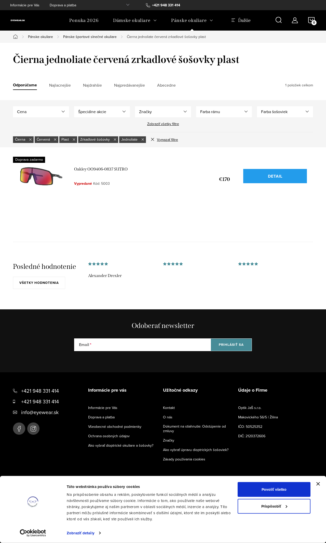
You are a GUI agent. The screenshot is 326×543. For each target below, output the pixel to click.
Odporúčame (25, 85)
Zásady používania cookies (184, 459)
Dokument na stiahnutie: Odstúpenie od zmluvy (194, 428)
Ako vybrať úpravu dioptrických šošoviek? (195, 449)
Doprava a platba (63, 5)
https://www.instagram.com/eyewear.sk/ (33, 428)
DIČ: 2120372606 (251, 436)
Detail (275, 176)
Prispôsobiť (271, 506)
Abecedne (166, 85)
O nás (167, 417)
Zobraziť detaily (80, 533)
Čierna (20, 139)
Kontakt (169, 407)
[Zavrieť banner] (318, 484)
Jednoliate (130, 139)
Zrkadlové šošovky (95, 139)
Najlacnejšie (60, 85)
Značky (168, 440)
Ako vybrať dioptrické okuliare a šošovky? (120, 445)
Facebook (19, 428)
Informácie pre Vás (24, 5)
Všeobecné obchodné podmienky (114, 426)
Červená (44, 139)
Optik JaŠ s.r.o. (249, 407)
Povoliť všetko (274, 489)
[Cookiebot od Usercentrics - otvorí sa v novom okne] (33, 533)
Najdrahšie (92, 85)
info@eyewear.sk (40, 412)
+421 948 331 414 (40, 390)
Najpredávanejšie (129, 85)
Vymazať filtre (167, 139)
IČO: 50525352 (250, 426)
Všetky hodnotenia (39, 282)
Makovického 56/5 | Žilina (258, 417)
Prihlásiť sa (231, 344)
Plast (65, 139)
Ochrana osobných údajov (109, 436)
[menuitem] (84, 20)
